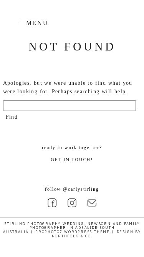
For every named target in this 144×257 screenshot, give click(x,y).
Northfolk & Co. (72, 236)
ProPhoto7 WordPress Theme (72, 232)
